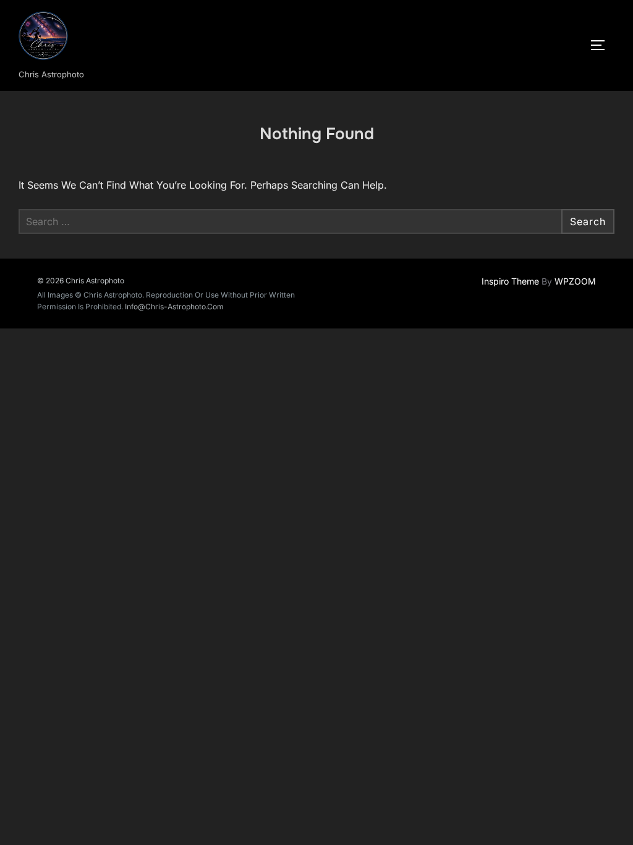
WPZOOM (575, 281)
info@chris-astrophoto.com (174, 306)
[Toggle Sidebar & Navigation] (602, 45)
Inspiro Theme (510, 281)
